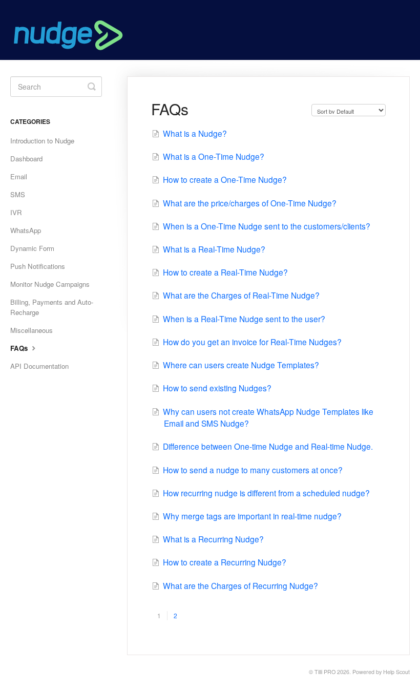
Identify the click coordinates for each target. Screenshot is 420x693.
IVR (16, 212)
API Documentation (39, 366)
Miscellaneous (31, 330)
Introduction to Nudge (42, 140)
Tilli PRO (324, 672)
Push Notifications (37, 266)
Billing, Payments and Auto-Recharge (51, 307)
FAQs (20, 348)
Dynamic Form (32, 248)
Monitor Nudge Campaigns (50, 284)
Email (18, 176)
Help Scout (396, 672)
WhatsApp (25, 230)
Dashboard (26, 158)
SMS (17, 194)
